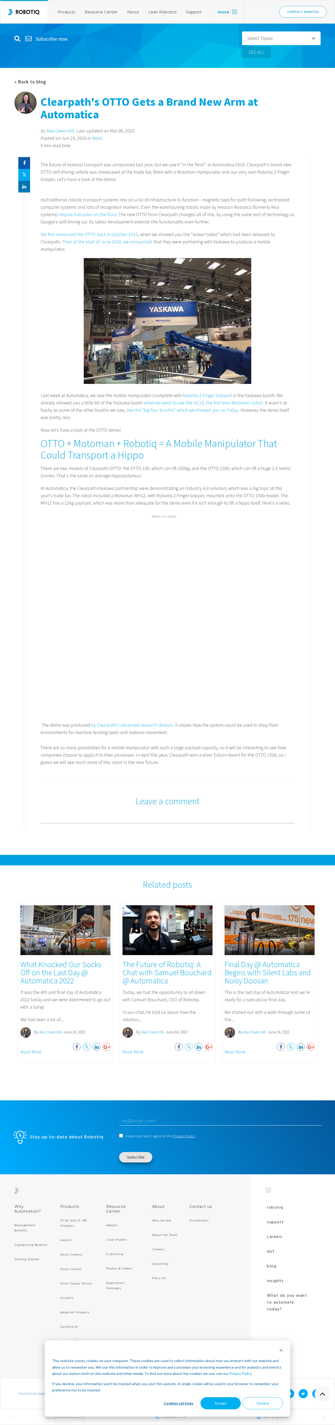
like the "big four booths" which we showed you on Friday (182, 410)
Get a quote (276, 1417)
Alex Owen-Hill (60, 131)
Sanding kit (69, 1327)
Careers (158, 1249)
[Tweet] (24, 175)
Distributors (199, 1220)
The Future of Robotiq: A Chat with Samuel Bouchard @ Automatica (167, 972)
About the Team (165, 1235)
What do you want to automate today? (287, 1302)
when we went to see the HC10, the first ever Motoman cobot (203, 403)
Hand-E (65, 1240)
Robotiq (275, 1207)
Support (194, 11)
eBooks (112, 1225)
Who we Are (161, 1220)
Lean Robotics (162, 11)
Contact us (200, 1206)
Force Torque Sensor (76, 1283)
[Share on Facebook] (24, 163)
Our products (68, 1417)
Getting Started (26, 1259)
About (133, 11)
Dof (271, 1251)
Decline (263, 1403)
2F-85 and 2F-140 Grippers (73, 1223)
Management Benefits (25, 1228)
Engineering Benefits (31, 1245)
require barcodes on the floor (87, 214)
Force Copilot (71, 1269)
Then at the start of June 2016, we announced (106, 242)
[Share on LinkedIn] (24, 186)
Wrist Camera (71, 1254)
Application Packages (115, 1286)
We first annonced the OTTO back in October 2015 (89, 234)
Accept (221, 1403)
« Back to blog (30, 82)
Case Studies (116, 1239)
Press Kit (159, 1278)
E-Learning (115, 1254)
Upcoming (160, 1264)
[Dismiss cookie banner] (281, 1351)
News (97, 138)
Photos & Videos (119, 1268)
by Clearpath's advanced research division (132, 725)
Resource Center (101, 11)
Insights (66, 1298)
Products (66, 11)
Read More (30, 1052)
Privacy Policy (240, 1373)
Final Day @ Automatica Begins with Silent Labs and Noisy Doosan (268, 972)
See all (256, 52)
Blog (271, 1266)
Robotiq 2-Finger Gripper (206, 395)
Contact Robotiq (303, 12)
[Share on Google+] (106, 1047)
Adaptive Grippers (74, 1312)
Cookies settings (178, 1403)
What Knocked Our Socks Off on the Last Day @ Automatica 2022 (60, 972)
